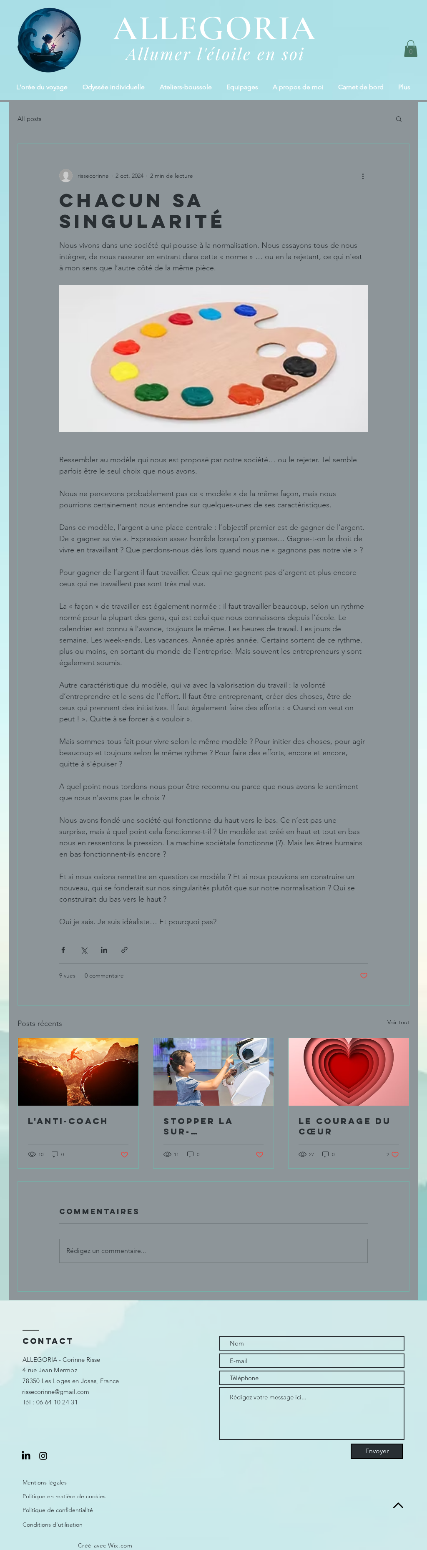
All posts (29, 119)
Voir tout (398, 1022)
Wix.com (120, 1545)
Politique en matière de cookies (64, 1496)
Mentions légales (45, 1482)
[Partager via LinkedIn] (104, 950)
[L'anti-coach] (78, 1072)
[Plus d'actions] (363, 176)
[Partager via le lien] (124, 950)
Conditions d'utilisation (53, 1524)
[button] (411, 48)
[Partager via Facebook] (63, 950)
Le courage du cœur (345, 1126)
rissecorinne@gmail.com (55, 1392)
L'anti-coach (68, 1121)
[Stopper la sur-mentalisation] (213, 1072)
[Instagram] (43, 1456)
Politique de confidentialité (58, 1510)
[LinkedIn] (26, 1456)
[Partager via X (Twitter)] (84, 950)
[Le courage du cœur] (349, 1072)
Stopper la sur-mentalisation (209, 1126)
